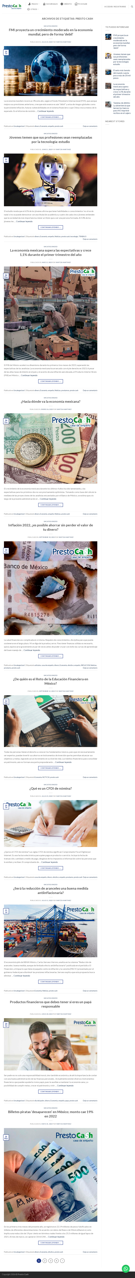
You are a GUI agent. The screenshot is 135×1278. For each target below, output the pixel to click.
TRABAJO (82, 236)
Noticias (58, 236)
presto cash (59, 126)
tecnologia (74, 236)
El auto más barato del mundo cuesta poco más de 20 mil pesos (122, 74)
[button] (126, 1269)
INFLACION (85, 665)
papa (67, 1101)
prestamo (7, 668)
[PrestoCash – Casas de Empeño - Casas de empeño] (12, 7)
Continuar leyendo (45, 111)
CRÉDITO (68, 4)
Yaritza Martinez (63, 42)
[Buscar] (132, 6)
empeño (51, 126)
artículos (38, 665)
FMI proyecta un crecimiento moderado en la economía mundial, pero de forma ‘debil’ (121, 41)
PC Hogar (82, 4)
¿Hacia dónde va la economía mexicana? (50, 401)
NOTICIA (46, 777)
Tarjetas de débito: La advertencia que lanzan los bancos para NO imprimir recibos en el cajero (122, 108)
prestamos (65, 390)
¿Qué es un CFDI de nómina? (50, 788)
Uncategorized (50, 26)
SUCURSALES (52, 4)
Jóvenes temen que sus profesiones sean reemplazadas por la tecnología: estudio (121, 59)
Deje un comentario (90, 126)
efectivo (71, 665)
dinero (37, 126)
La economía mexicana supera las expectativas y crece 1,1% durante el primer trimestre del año (122, 90)
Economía (43, 126)
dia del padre (39, 1101)
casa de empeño (48, 665)
